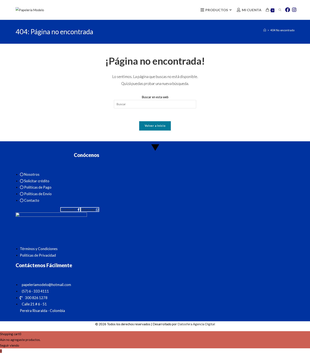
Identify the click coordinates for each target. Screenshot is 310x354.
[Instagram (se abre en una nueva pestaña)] (294, 9)
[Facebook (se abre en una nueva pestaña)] (287, 9)
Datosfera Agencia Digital (196, 324)
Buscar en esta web (155, 97)
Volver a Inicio (155, 125)
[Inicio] (264, 30)
